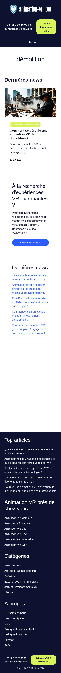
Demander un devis (30, 242)
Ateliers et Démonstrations (20, 570)
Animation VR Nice (15, 534)
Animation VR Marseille (18, 517)
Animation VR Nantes (17, 523)
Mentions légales (14, 618)
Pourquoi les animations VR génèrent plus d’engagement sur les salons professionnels (29, 329)
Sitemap (9, 639)
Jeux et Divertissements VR (20, 587)
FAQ (7, 645)
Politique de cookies (16, 634)
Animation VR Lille (15, 528)
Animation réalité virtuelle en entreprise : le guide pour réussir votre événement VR (28, 288)
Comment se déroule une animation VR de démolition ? (29, 134)
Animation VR (12, 565)
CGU (7, 623)
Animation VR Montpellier (19, 539)
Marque (8, 592)
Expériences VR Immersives (25, 124)
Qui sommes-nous (15, 613)
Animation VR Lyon (15, 544)
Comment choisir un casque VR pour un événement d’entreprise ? (28, 315)
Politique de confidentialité (19, 629)
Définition (10, 576)
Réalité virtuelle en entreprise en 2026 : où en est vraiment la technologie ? (30, 302)
